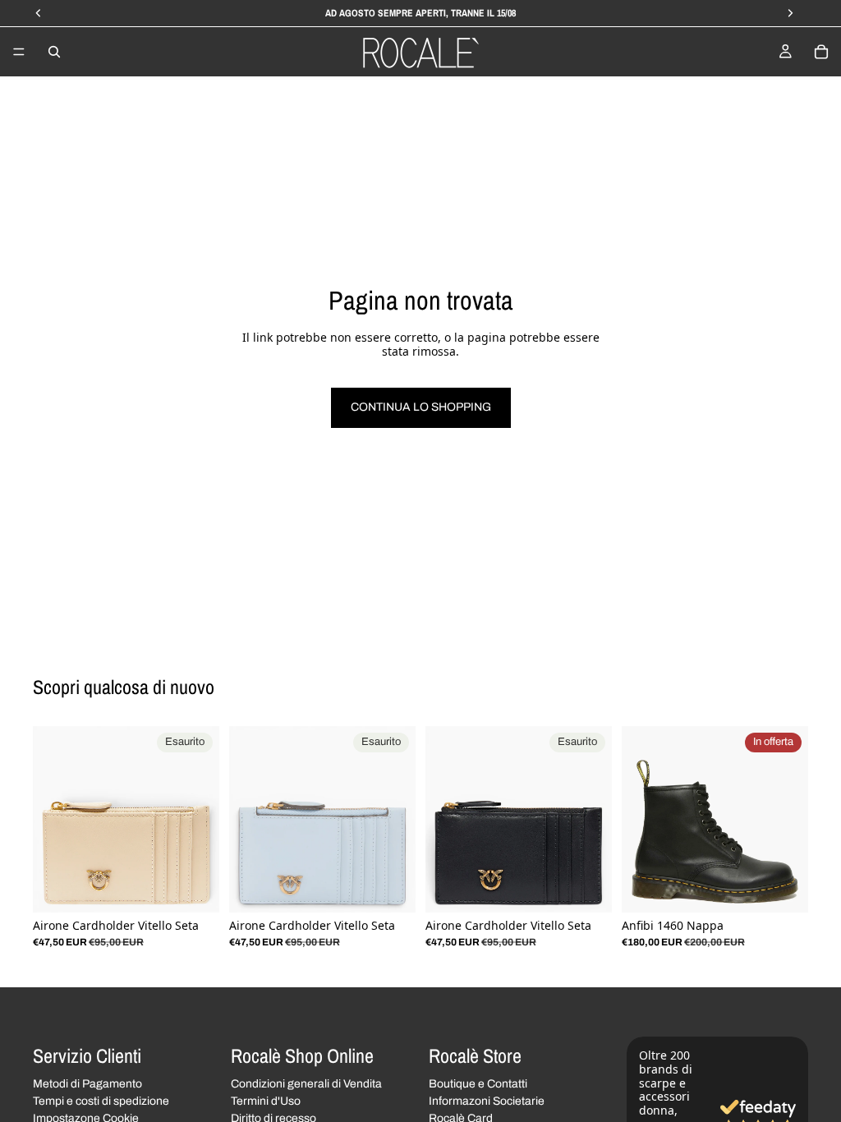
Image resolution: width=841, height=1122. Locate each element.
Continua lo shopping (421, 407)
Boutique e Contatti (478, 1084)
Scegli (796, 887)
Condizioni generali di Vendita (306, 1084)
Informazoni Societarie (487, 1101)
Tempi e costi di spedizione (101, 1101)
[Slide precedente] (51, 820)
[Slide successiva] (201, 820)
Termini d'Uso (266, 1101)
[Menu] (19, 52)
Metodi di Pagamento (87, 1084)
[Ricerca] (54, 52)
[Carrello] (821, 52)
